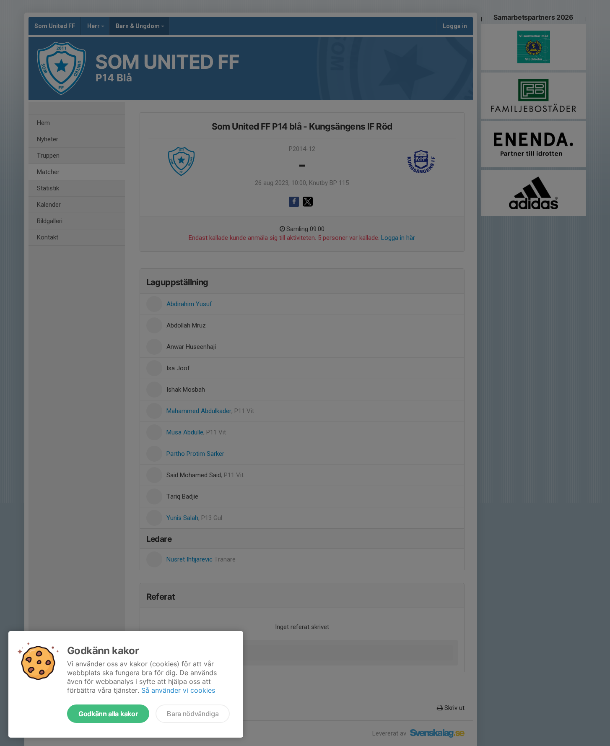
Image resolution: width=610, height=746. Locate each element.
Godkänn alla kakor (108, 714)
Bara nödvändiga (192, 714)
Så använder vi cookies (178, 690)
